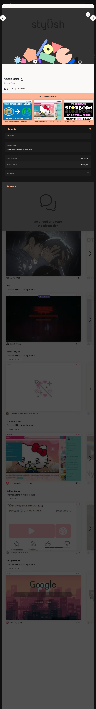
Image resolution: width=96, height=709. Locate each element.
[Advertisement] (9, 354)
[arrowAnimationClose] (3, 18)
